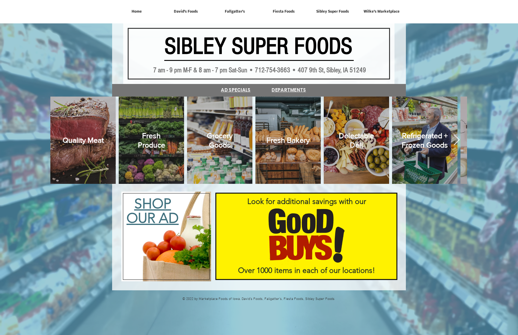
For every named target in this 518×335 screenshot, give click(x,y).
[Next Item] (456, 140)
